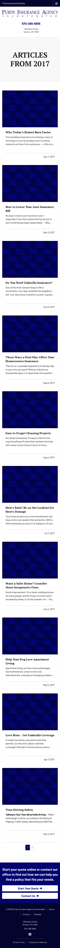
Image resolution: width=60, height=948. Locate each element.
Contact (26, 914)
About (51, 909)
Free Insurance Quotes (13, 3)
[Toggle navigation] (56, 3)
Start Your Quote (28, 888)
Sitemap (37, 914)
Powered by (38, 942)
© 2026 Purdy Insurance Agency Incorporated (25, 909)
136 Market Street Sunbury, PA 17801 (30, 923)
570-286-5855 (31, 23)
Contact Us (28, 895)
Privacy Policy (19, 942)
